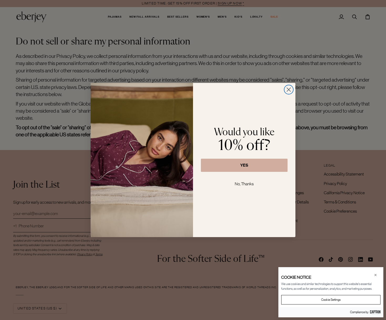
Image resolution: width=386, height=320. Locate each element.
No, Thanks (244, 183)
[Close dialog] (288, 89)
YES (244, 165)
